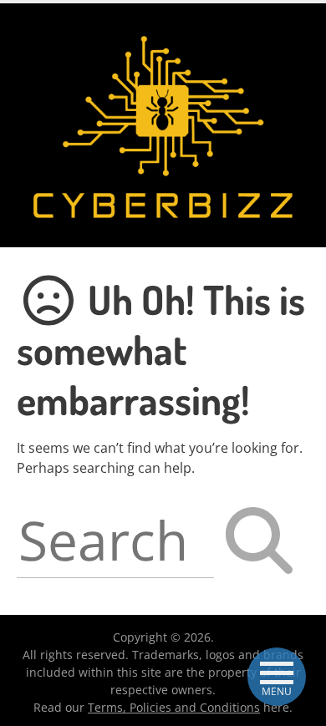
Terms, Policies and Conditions (174, 707)
